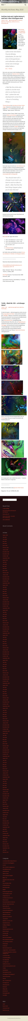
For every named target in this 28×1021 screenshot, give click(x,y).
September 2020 (6, 683)
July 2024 (4, 587)
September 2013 (6, 827)
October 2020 (5, 681)
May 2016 (4, 785)
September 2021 (6, 658)
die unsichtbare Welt (7, 883)
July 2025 (4, 562)
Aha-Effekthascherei (7, 869)
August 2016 (5, 779)
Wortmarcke (5, 991)
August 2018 (5, 733)
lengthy (16, 126)
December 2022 (6, 626)
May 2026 (4, 541)
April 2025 (5, 568)
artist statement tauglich (8, 875)
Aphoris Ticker (6, 873)
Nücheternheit (16, 74)
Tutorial (4, 978)
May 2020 (4, 691)
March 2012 (5, 841)
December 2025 (6, 551)
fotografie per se (6, 895)
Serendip (5, 236)
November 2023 (6, 604)
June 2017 (5, 762)
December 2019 (6, 702)
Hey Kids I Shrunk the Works (8, 904)
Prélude (3, 418)
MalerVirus (3, 21)
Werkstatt (5, 986)
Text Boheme (5, 970)
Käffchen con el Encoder (8, 920)
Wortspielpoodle (4, 23)
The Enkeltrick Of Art (7, 972)
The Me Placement (6, 976)
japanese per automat (7, 916)
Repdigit (6, 315)
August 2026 (5, 535)
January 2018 (5, 747)
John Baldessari (20, 166)
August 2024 (5, 585)
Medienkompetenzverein (8, 929)
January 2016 (5, 791)
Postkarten (5, 945)
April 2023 (5, 618)
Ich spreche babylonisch (8, 910)
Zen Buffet (5, 995)
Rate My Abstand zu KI (7, 947)
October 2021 (5, 656)
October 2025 (5, 556)
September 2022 (6, 633)
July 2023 (4, 612)
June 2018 (5, 737)
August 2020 (5, 685)
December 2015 (6, 793)
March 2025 (5, 570)
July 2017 (4, 760)
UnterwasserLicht (8, 320)
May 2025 (4, 566)
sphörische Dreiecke (20, 330)
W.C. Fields (8, 69)
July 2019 (4, 710)
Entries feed (5, 1006)
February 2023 (5, 622)
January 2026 (5, 549)
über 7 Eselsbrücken (7, 980)
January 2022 (5, 649)
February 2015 (5, 806)
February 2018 (5, 745)
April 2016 (5, 787)
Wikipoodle (5, 989)
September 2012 (6, 835)
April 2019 (5, 716)
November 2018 (6, 727)
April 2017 (5, 766)
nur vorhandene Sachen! (8, 941)
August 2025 (5, 560)
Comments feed (6, 1008)
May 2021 (4, 666)
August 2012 (5, 837)
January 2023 (5, 624)
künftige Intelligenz (6, 925)
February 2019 (5, 720)
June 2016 (5, 783)
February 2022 (5, 647)
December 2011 (6, 846)
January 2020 (5, 699)
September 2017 (6, 756)
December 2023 (6, 601)
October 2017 (5, 754)
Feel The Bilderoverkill (7, 893)
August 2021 (5, 660)
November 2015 (6, 795)
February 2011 (5, 852)
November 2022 (6, 629)
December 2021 (6, 652)
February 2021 (5, 672)
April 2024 (5, 593)
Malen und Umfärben (12, 115)
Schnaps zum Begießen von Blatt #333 (21, 31)
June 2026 (5, 539)
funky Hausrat (5, 899)
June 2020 (5, 689)
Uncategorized (6, 982)
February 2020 (5, 697)
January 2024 (5, 599)
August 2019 (5, 708)
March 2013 (5, 831)
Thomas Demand (7, 105)
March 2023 (5, 620)
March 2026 (5, 545)
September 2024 (6, 583)
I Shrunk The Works (6, 908)
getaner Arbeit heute (19, 487)
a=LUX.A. (4, 865)
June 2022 (5, 639)
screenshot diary (6, 955)
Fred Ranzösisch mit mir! (8, 897)
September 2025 (6, 558)
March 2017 (5, 768)
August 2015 (5, 800)
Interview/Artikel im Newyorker (10, 174)
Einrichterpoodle (6, 887)
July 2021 (4, 662)
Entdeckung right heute (14, 307)
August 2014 (5, 814)
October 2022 (5, 631)
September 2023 (6, 608)
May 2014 (4, 818)
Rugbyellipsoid (21, 322)
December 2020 (6, 677)
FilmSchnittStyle (9, 248)
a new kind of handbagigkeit (8, 863)
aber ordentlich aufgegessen (9, 867)
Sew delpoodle (6, 959)
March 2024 (5, 595)
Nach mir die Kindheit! (7, 937)
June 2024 (5, 589)
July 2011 (4, 850)
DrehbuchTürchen (6, 885)
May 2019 (4, 714)
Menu (2, 4)
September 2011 (6, 848)
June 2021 (5, 664)
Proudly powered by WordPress (14, 1018)
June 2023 (5, 614)
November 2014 (6, 810)
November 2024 (6, 579)
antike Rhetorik (6, 871)
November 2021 (6, 654)
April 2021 (5, 668)
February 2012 (5, 843)
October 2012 (5, 833)
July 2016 (4, 781)
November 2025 (6, 553)
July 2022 (4, 637)
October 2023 (5, 606)
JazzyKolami (5, 918)
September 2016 (6, 777)
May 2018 (4, 739)
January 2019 (5, 722)
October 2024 (5, 581)
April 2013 (5, 829)
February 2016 (5, 789)
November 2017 (6, 752)
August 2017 (5, 758)
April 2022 (5, 643)
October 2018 (5, 729)
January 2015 (5, 808)
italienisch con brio (6, 914)
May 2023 (4, 616)
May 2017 (4, 764)
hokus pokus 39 (6, 514)
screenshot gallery (6, 957)
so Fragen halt (5, 961)
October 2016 (5, 775)
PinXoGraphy (8, 21)
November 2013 (6, 823)
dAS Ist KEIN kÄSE (6, 519)
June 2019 (5, 712)
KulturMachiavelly (6, 922)
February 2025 (5, 572)
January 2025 (5, 574)
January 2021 (5, 674)
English (4, 889)
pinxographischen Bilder (8, 314)
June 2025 (5, 564)
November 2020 (6, 679)
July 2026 (4, 537)
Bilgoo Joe (5, 877)
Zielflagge (3, 325)
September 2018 (6, 731)
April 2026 (5, 543)
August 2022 (5, 635)
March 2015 (5, 804)
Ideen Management (7, 912)
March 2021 (5, 670)
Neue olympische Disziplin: (8, 939)
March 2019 (5, 718)
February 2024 (5, 597)
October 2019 (5, 704)
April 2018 (5, 741)
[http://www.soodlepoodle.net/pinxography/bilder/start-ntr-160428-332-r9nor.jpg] (14, 466)
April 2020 (5, 693)
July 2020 (4, 687)
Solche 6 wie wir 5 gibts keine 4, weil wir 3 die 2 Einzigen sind (13, 17)
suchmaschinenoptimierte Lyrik (9, 966)
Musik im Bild (5, 935)
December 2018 (6, 725)
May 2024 (4, 591)
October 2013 (5, 825)
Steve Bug (5, 274)
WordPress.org (6, 1010)
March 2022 (5, 645)
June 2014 (5, 816)
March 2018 (5, 743)
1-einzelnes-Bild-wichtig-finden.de (10, 861)
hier (9, 108)
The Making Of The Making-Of (9, 974)
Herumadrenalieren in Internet (16, 20)
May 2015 (4, 802)
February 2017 (5, 770)
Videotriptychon (6, 984)
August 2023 (5, 610)
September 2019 (6, 706)
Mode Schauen (6, 931)
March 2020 (5, 695)
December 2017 (6, 750)
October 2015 (5, 798)
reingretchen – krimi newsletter (9, 950)
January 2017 (5, 773)
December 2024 (6, 576)
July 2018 (4, 735)
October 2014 (5, 812)
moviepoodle (5, 933)
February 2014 (5, 820)
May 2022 (4, 641)
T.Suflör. (4, 968)
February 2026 (5, 547)
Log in (4, 1004)
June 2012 (5, 839)
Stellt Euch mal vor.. (16, 21)
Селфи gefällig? (6, 508)
